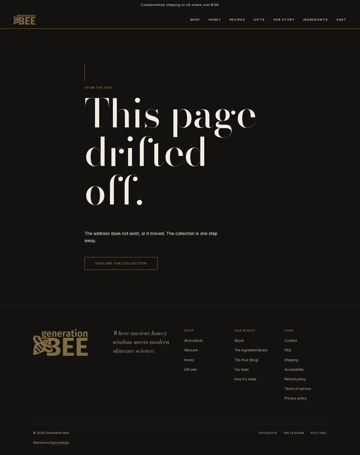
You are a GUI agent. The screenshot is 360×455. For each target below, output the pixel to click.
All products (193, 341)
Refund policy (295, 379)
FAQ (288, 350)
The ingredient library (251, 350)
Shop (195, 19)
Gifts (259, 19)
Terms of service (298, 389)
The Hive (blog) (246, 360)
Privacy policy (296, 398)
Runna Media (59, 442)
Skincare (191, 350)
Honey (215, 19)
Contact (291, 341)
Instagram (294, 433)
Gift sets (190, 370)
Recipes (237, 19)
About (239, 341)
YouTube (319, 433)
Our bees (241, 370)
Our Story (284, 19)
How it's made (245, 379)
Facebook (268, 433)
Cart (341, 19)
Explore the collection (121, 263)
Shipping (291, 360)
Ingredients (315, 19)
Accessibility (294, 370)
